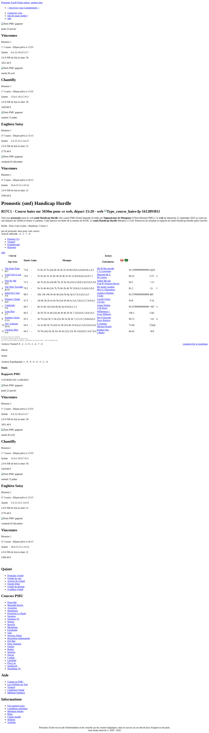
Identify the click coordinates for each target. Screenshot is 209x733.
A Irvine (101, 302)
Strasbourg (12, 610)
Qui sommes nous (16, 705)
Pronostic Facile (22, 2)
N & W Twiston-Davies (108, 283)
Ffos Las (11, 663)
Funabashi (12, 630)
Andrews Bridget (105, 293)
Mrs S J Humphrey (106, 289)
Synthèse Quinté (15, 589)
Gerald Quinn (103, 299)
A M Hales (102, 308)
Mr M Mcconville (105, 268)
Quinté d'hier (13, 584)
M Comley (102, 277)
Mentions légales (15, 711)
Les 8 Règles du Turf (17, 684)
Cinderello (10, 305)
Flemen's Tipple (12, 299)
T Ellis (100, 295)
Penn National (14, 644)
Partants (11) (13, 239)
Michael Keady (104, 326)
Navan (10, 655)
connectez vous (14, 13)
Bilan (10, 714)
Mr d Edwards (104, 317)
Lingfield (11, 660)
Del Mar (11, 641)
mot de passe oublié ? (17, 15)
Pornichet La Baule (16, 613)
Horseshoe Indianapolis (18, 638)
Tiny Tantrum (11, 323)
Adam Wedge (103, 305)
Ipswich (11, 624)
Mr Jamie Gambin (105, 287)
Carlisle (11, 657)
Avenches (12, 608)
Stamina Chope (12, 317)
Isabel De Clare (12, 293)
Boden (10, 649)
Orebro (10, 646)
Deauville (12, 602)
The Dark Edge (12, 268)
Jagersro (11, 652)
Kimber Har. (103, 330)
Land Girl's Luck (13, 274)
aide (9, 18)
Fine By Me (10, 280)
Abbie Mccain (104, 280)
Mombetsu (12, 627)
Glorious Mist (11, 330)
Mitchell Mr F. (104, 274)
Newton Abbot (14, 635)
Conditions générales (17, 708)
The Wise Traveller (14, 287)
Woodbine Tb (14, 668)
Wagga (10, 621)
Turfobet (11, 722)
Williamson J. (103, 311)
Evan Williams (104, 314)
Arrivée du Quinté (16, 581)
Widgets (11, 719)
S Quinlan (102, 323)
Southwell (12, 666)
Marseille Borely (15, 605)
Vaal (9, 632)
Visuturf (11, 241)
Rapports (11, 247)
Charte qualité (14, 717)
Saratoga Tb (13, 619)
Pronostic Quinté (15, 575)
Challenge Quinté (15, 690)
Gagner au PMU (15, 681)
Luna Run (10, 311)
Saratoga (11, 616)
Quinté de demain (15, 586)
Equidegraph (13, 244)
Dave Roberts (103, 320)
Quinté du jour (14, 578)
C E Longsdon (104, 271)
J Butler (101, 332)
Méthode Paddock (16, 692)
